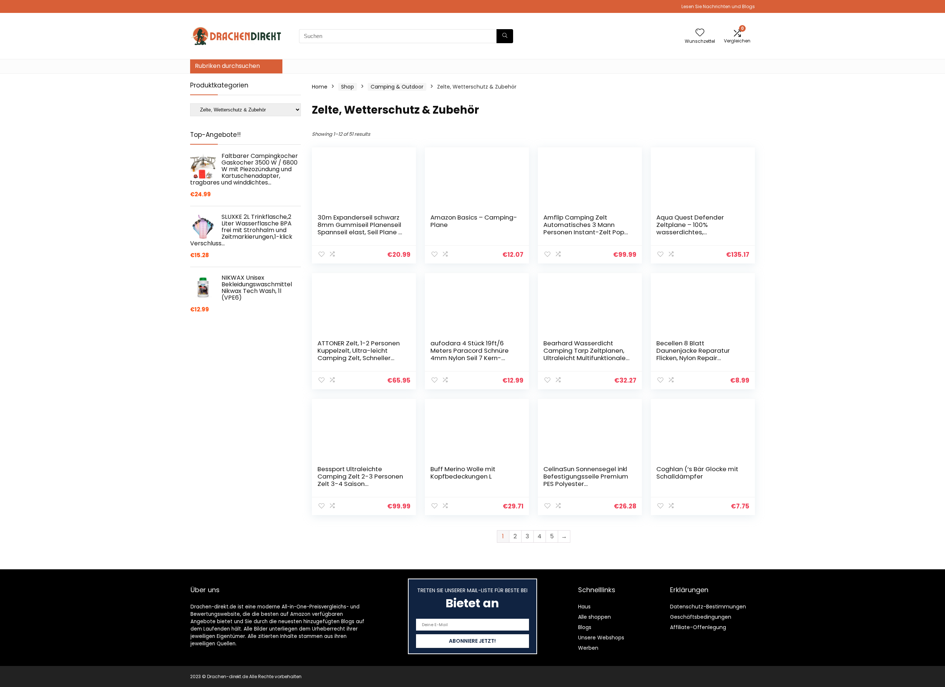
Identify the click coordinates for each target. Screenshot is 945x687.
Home (319, 86)
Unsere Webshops (601, 637)
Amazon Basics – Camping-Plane (473, 221)
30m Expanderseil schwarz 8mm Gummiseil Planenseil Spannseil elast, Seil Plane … (359, 225)
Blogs (584, 627)
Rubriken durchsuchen (227, 66)
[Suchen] (504, 36)
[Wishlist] (699, 33)
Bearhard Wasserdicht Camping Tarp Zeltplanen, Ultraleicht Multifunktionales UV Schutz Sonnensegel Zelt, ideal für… (586, 358)
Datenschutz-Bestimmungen (708, 606)
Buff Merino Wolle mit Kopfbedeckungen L (462, 473)
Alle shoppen (594, 617)
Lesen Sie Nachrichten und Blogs (718, 6)
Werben (588, 648)
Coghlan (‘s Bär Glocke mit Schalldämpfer (697, 473)
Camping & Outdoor (397, 86)
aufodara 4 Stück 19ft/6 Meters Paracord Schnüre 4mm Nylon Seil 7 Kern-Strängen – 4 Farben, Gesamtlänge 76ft (469, 358)
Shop (347, 86)
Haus (584, 606)
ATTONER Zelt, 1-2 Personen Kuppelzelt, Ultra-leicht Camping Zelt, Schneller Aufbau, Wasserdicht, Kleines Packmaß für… (358, 358)
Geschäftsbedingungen (700, 617)
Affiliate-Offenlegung (698, 627)
